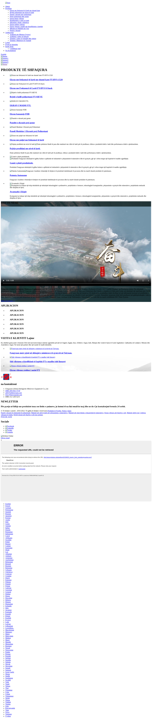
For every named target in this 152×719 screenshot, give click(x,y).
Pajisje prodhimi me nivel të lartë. (25, 148)
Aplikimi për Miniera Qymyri (20, 34)
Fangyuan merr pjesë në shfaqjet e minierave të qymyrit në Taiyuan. (41, 353)
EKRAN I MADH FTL (20, 105)
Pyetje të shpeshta (11, 45)
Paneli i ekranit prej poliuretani (20, 14)
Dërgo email (5, 438)
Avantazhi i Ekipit (18, 192)
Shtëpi (7, 6)
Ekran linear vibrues (17, 18)
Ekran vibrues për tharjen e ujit (115, 413)
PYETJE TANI (6, 417)
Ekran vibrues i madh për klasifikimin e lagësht (26, 26)
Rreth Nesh (9, 47)
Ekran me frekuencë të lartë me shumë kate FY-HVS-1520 (36, 79)
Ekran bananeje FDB (19, 114)
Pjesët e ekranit (15, 30)
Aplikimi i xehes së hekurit (19, 37)
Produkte (8, 8)
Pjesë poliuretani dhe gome (19, 16)
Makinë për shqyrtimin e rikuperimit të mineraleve (85, 413)
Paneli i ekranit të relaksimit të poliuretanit (15, 413)
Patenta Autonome (18, 175)
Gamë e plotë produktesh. (21, 163)
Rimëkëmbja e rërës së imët (19, 20)
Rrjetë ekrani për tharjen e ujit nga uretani (28, 415)
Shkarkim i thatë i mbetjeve (19, 22)
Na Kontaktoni (10, 51)
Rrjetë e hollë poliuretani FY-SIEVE (26, 97)
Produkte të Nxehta (54, 411)
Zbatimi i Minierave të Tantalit (20, 41)
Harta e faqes (66, 411)
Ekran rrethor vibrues (17, 24)
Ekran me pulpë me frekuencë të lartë (27, 140)
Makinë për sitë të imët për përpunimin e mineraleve (49, 413)
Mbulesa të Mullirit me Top (19, 28)
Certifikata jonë (15, 49)
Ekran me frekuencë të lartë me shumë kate (25, 10)
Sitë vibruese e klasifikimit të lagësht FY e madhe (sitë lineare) (38, 361)
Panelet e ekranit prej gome (22, 123)
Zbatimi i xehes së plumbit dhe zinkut (23, 39)
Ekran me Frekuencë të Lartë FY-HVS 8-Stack (31, 88)
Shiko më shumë (8, 301)
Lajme (7, 43)
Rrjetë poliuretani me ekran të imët (22, 12)
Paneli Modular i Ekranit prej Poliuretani (29, 131)
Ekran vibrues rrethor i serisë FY (25, 370)
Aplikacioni (9, 32)
